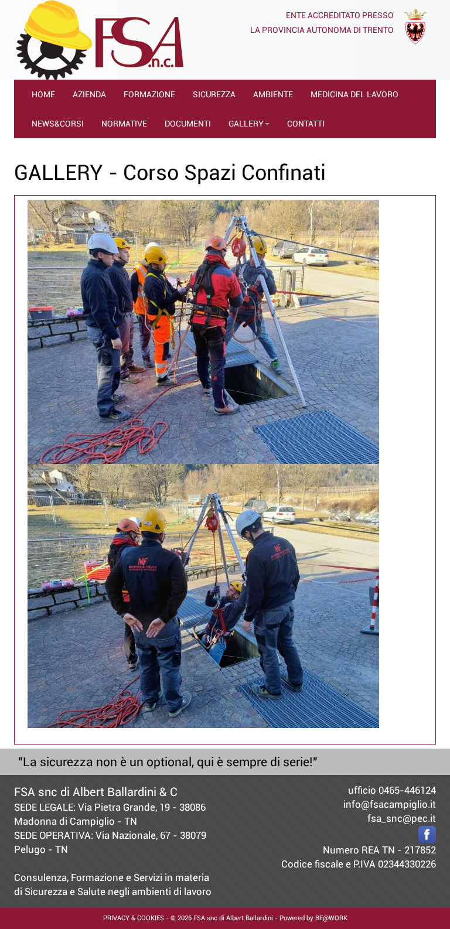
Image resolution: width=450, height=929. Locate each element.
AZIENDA (89, 94)
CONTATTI (306, 123)
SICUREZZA (214, 94)
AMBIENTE (273, 94)
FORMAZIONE (149, 94)
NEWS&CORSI (58, 123)
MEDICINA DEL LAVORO (354, 94)
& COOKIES (146, 918)
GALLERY (246, 123)
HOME (43, 94)
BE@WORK (331, 918)
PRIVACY (116, 918)
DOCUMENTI (188, 123)
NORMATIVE (124, 123)
